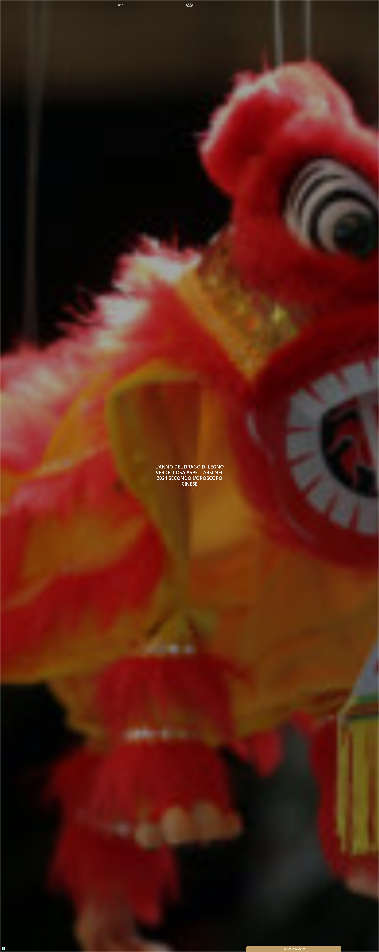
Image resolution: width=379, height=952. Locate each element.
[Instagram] (2, 481)
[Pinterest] (2, 476)
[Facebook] (2, 471)
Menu (122, 5)
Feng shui (189, 489)
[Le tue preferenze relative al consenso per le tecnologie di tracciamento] (3, 948)
